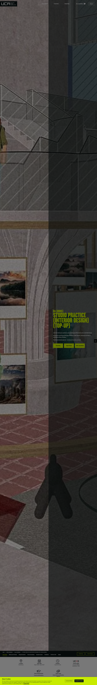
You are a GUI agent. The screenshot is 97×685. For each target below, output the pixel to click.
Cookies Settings (69, 680)
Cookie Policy (26, 683)
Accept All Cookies (79, 680)
